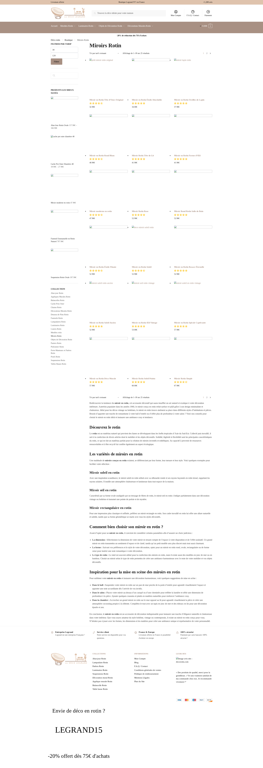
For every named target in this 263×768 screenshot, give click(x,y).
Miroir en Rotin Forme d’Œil (187, 155)
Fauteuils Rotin (57, 318)
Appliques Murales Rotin (60, 297)
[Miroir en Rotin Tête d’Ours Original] (108, 77)
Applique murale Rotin (102, 681)
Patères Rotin (98, 666)
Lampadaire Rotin (100, 662)
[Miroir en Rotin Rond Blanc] (108, 133)
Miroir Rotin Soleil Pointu (143, 378)
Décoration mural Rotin (102, 678)
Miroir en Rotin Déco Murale (102, 378)
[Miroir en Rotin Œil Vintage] (151, 300)
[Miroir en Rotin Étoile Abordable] (151, 77)
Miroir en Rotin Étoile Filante (102, 267)
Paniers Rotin (56, 343)
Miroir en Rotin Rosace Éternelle (189, 267)
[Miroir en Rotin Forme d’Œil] (193, 133)
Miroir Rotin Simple (183, 378)
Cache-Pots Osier (57, 304)
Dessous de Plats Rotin (59, 315)
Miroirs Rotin (56, 336)
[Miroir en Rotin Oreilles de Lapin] (193, 77)
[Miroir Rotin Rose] (151, 189)
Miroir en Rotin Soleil (141, 267)
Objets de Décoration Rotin (61, 340)
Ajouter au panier (108, 111)
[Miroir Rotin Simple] (193, 356)
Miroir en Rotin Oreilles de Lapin (189, 100)
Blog (136, 662)
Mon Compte (176, 15)
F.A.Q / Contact (193, 15)
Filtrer (56, 61)
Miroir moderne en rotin (100, 211)
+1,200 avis (207, 2)
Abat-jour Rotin (57, 293)
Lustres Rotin (56, 329)
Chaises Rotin (56, 307)
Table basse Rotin (100, 689)
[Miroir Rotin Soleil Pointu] (151, 356)
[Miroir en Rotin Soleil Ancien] (108, 300)
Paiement (208, 15)
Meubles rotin (56, 333)
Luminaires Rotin (57, 325)
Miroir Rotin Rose (140, 211)
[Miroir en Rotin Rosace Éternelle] (193, 245)
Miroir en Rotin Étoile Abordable (147, 100)
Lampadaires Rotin (58, 322)
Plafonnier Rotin (57, 347)
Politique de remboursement (146, 674)
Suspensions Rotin (58, 360)
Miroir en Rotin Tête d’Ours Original (106, 100)
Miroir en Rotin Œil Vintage (144, 323)
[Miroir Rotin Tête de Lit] (151, 133)
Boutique (69, 40)
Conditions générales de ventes (147, 670)
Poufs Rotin (55, 357)
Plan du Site (139, 681)
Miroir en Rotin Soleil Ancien (102, 323)
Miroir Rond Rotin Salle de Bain (188, 211)
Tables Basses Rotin (58, 364)
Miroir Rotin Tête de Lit (143, 155)
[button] (96, 103)
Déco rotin (55, 40)
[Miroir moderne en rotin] (108, 189)
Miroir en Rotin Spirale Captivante (190, 323)
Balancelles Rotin (57, 300)
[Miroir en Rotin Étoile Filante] (108, 245)
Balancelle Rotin (99, 685)
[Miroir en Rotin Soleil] (151, 245)
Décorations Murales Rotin (61, 311)
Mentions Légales (142, 678)
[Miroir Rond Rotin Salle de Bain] (193, 189)
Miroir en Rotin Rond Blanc (102, 155)
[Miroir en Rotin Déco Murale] (108, 356)
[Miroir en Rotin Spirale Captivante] (193, 300)
